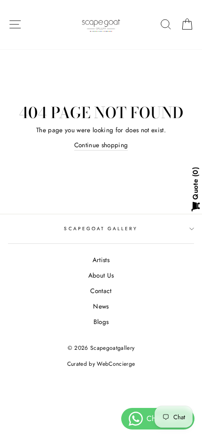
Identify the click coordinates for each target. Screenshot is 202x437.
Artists (101, 259)
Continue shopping (101, 145)
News (101, 306)
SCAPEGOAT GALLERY (101, 228)
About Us (101, 275)
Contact (100, 290)
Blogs (101, 321)
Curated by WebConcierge (101, 364)
